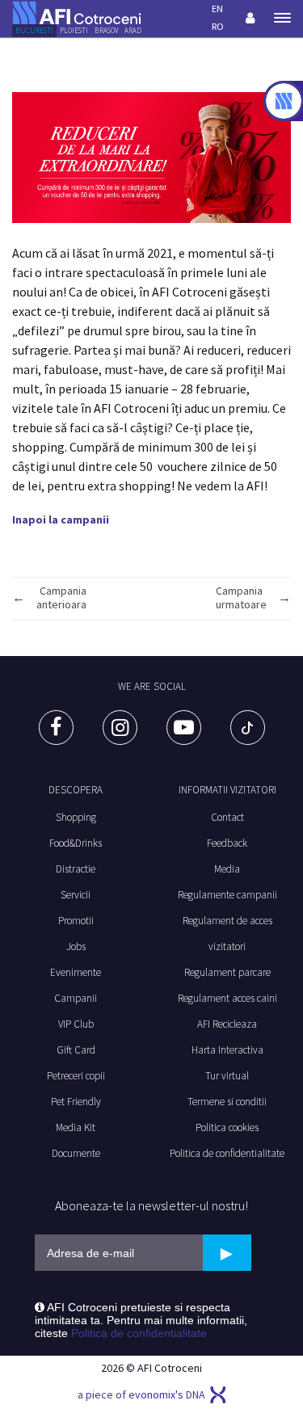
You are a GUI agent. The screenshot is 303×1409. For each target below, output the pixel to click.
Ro (218, 26)
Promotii (76, 920)
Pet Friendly (76, 1101)
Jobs (76, 946)
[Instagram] (120, 727)
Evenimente (75, 972)
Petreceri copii (76, 1076)
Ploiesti (74, 30)
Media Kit (75, 1127)
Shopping (76, 817)
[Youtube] (183, 727)
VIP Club (76, 1024)
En (217, 8)
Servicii (75, 895)
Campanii (75, 998)
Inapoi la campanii (60, 519)
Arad (132, 30)
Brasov (106, 30)
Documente (76, 1153)
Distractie (75, 869)
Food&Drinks (75, 843)
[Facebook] (56, 727)
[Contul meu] (250, 18)
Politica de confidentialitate (139, 1333)
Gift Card (76, 1050)
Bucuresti (34, 30)
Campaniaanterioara (61, 598)
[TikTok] (247, 727)
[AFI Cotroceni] (76, 11)
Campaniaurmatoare (241, 598)
